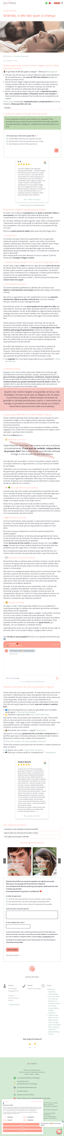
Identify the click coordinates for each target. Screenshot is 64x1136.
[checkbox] (4, 1117)
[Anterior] (4, 860)
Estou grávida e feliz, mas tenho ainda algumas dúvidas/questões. (29, 902)
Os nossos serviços (22, 1091)
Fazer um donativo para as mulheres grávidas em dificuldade (33, 1098)
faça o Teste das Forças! (40, 714)
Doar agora (57, 3)
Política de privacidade (36, 1101)
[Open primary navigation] (62, 3)
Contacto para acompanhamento (32, 205)
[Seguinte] (59, 860)
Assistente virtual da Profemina (25, 1095)
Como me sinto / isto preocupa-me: (17, 909)
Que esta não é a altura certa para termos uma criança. (26, 141)
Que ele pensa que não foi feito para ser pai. (23, 144)
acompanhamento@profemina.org (26, 1087)
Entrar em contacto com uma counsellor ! (26, 741)
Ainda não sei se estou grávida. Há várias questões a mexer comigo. (29, 899)
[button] (6, 1102)
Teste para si (41, 730)
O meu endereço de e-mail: (15, 922)
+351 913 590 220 (22, 1084)
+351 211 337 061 (21, 1081)
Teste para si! (51, 752)
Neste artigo (8, 101)
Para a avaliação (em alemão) (32, 199)
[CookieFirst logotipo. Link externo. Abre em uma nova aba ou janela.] (3, 1103)
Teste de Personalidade (27, 712)
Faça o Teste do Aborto (34, 750)
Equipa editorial (15, 1005)
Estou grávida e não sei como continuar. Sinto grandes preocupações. (30, 904)
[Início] (9, 3)
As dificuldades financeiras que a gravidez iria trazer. (25, 139)
